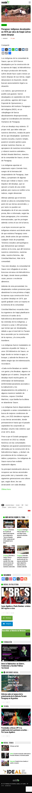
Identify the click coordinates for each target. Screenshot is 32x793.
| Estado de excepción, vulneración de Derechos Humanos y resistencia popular (20, 754)
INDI (22, 505)
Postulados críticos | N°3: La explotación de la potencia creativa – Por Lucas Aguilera (14, 729)
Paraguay (4, 25)
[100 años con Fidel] (5, 748)
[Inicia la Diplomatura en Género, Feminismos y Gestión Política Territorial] (16, 652)
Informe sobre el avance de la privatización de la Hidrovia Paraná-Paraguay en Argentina (14, 696)
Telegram (8, 623)
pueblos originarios (12, 507)
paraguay (4, 507)
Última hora (6, 489)
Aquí (28, 633)
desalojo (18, 505)
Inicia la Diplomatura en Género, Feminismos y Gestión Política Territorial (13, 665)
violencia (20, 507)
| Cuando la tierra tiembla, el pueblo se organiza (19, 762)
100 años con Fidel (14, 746)
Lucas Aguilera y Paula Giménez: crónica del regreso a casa (15, 607)
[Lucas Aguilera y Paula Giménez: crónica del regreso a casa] (16, 595)
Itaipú (26, 505)
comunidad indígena (9, 505)
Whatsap (8, 618)
